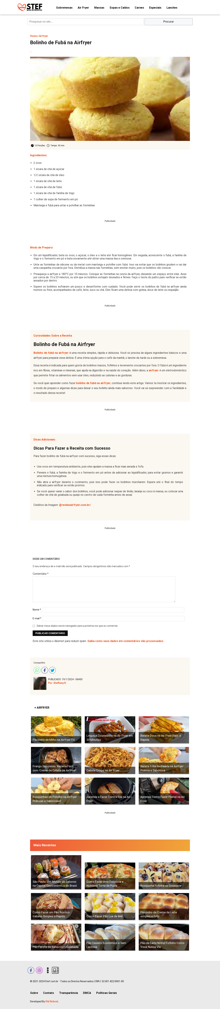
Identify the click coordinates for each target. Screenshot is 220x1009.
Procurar (168, 21)
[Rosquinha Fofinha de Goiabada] (164, 876)
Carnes (139, 7)
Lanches (172, 7)
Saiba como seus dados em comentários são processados (125, 641)
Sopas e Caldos (119, 7)
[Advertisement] (110, 230)
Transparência (68, 993)
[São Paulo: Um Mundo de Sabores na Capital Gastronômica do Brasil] (56, 872)
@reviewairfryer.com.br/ (75, 505)
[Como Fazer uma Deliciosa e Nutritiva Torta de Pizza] (110, 876)
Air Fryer (83, 7)
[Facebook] (44, 670)
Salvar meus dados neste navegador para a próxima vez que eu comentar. (77, 625)
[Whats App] (37, 670)
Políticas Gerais (106, 993)
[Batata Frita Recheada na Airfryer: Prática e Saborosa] (164, 760)
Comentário (40, 573)
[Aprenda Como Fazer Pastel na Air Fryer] (164, 791)
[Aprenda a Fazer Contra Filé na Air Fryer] (110, 791)
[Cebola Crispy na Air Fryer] (110, 760)
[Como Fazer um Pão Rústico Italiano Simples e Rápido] (56, 906)
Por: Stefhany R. (57, 683)
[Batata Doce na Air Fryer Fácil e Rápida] (164, 730)
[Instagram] (39, 970)
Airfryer (43, 36)
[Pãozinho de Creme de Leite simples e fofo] (164, 906)
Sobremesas (64, 7)
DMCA (87, 993)
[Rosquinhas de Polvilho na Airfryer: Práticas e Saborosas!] (56, 791)
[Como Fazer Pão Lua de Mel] (110, 906)
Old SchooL (52, 1001)
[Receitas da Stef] (29, 7)
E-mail (37, 618)
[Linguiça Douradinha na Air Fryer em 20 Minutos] (110, 730)
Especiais (155, 7)
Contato (48, 993)
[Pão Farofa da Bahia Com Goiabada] (56, 937)
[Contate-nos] (55, 970)
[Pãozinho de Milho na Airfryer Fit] (56, 730)
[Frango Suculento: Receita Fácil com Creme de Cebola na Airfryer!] (56, 760)
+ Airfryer (41, 707)
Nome (37, 609)
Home (33, 36)
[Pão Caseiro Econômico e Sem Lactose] (110, 937)
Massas (99, 7)
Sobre (34, 993)
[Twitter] (52, 670)
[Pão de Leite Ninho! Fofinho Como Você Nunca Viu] (164, 937)
